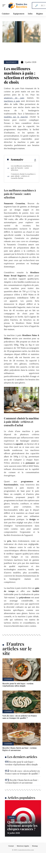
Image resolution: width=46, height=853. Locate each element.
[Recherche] (37, 5)
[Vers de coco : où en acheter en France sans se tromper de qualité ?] (21, 702)
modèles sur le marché (16, 117)
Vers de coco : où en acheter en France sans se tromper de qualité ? (19, 716)
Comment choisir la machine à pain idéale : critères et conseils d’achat (23, 176)
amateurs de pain (14, 98)
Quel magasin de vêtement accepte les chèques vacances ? (22, 825)
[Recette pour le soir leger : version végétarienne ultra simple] (21, 669)
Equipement (11, 62)
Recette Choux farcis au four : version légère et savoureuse (19, 749)
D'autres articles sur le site (17, 648)
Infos (11, 817)
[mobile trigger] (4, 5)
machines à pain (12, 101)
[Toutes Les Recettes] (18, 5)
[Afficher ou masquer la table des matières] (29, 159)
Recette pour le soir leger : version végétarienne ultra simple (17, 684)
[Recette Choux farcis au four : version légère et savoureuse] (21, 734)
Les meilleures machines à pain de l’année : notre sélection (21, 168)
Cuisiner (8, 679)
